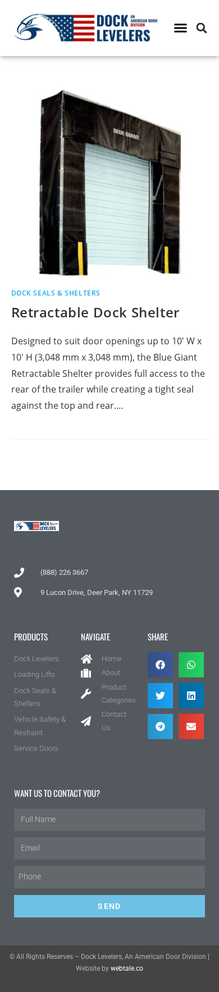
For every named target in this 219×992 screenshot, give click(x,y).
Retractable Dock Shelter (95, 312)
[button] (180, 28)
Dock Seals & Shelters (56, 293)
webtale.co (127, 968)
